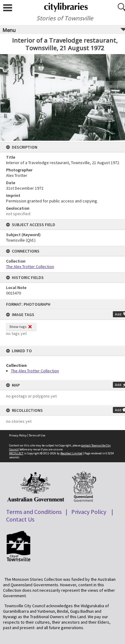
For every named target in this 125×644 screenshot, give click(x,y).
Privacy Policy (18, 435)
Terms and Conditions (34, 511)
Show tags (18, 326)
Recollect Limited (71, 453)
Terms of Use (37, 435)
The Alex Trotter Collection (35, 371)
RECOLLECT (16, 453)
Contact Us (20, 519)
